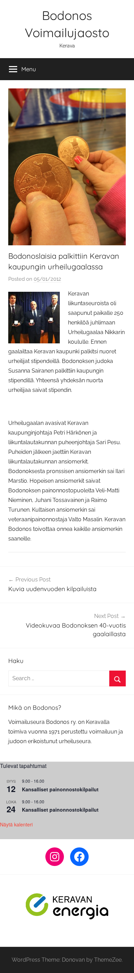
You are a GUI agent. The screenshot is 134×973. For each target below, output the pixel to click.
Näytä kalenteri (16, 824)
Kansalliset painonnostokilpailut (60, 789)
